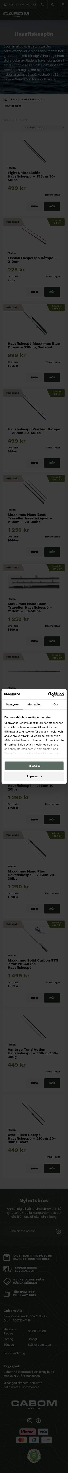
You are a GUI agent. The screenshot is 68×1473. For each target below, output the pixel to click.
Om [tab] (55, 704)
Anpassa (32, 776)
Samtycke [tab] (12, 704)
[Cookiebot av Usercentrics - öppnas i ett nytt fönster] (48, 694)
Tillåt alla (34, 765)
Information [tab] (33, 704)
